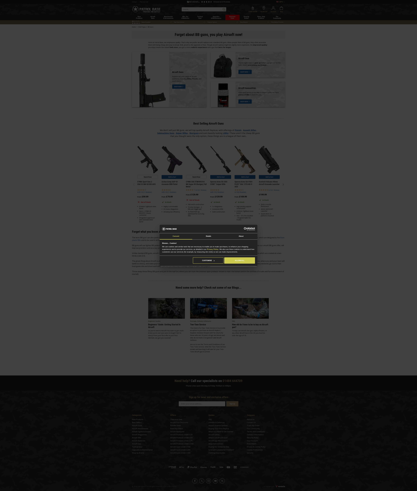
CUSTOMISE (207, 260)
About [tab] (241, 236)
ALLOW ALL (239, 260)
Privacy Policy (212, 249)
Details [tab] (208, 236)
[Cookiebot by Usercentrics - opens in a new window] (245, 229)
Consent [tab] (176, 236)
